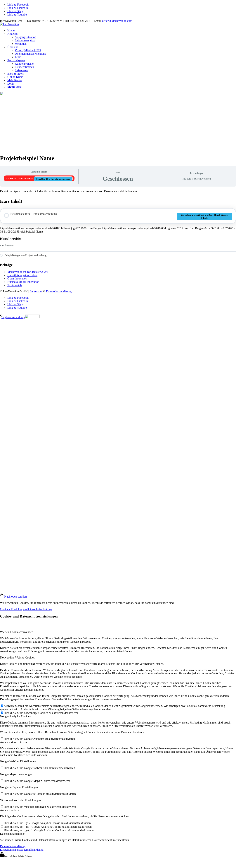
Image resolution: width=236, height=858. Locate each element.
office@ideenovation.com (117, 20)
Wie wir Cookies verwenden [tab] (16, 632)
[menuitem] (121, 30)
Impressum (36, 291)
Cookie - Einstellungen (13, 609)
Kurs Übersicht (6, 245)
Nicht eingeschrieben (20, 178)
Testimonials (14, 285)
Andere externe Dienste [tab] (13, 742)
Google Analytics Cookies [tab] (15, 716)
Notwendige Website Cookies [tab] (17, 657)
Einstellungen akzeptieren (15, 849)
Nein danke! (37, 849)
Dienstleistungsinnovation (22, 275)
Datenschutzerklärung (59, 291)
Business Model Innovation (23, 281)
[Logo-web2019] (9, 24)
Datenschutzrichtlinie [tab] (12, 833)
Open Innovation (17, 278)
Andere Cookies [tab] (9, 810)
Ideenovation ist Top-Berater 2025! (27, 271)
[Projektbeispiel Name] (78, 94)
